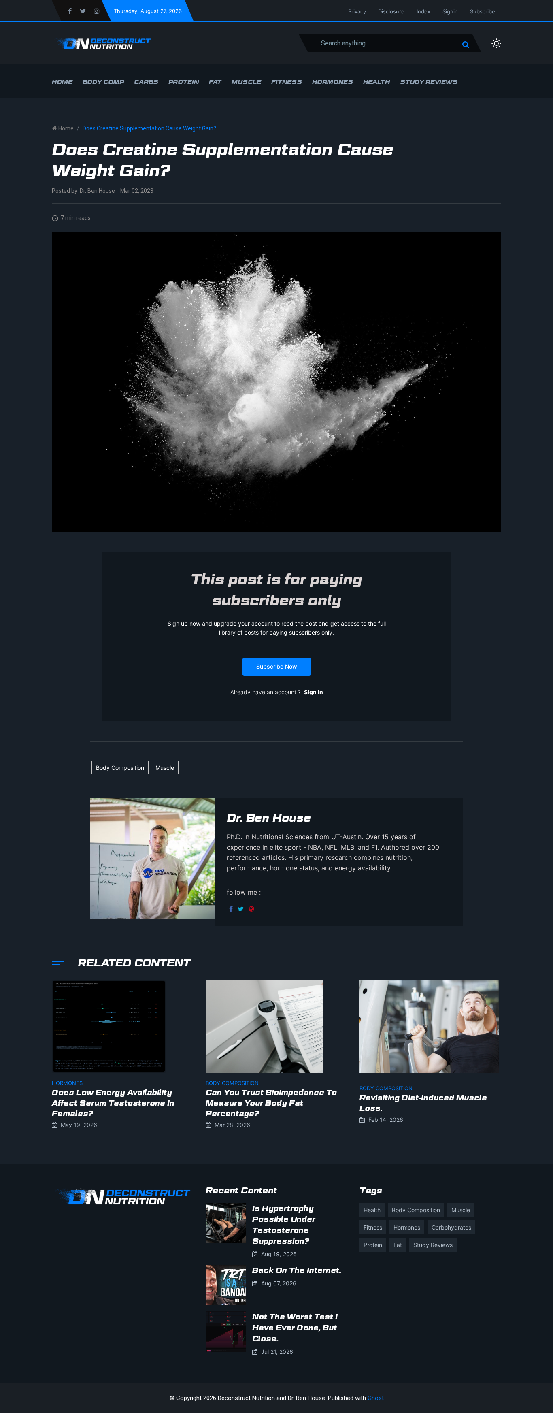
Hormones (332, 81)
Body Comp (103, 81)
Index (423, 11)
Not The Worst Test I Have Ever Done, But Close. (295, 1328)
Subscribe (482, 11)
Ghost (376, 1398)
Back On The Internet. (296, 1270)
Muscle (246, 81)
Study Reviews (428, 81)
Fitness (286, 81)
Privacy (357, 11)
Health (376, 81)
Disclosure (391, 11)
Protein (183, 81)
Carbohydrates (451, 1227)
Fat (215, 81)
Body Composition (120, 767)
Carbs (146, 81)
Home (62, 81)
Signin (450, 11)
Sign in (313, 691)
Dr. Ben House (97, 191)
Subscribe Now (276, 666)
